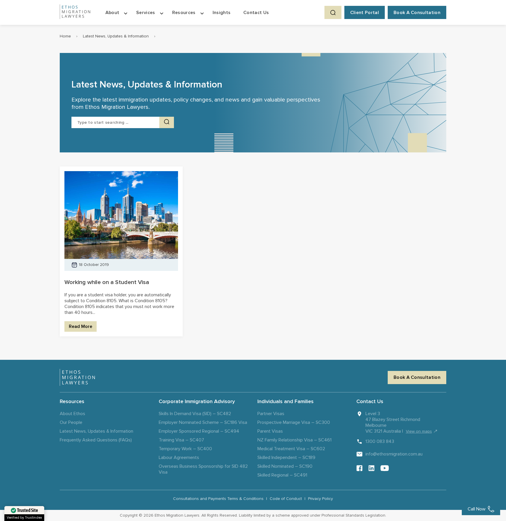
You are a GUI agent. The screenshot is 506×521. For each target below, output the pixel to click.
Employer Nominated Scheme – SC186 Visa (203, 422)
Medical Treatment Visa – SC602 (291, 449)
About (112, 13)
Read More (80, 326)
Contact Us (256, 13)
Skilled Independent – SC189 (286, 457)
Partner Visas (270, 414)
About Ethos (72, 414)
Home (65, 36)
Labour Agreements (179, 457)
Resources (184, 13)
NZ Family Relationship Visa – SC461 (294, 440)
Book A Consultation (417, 13)
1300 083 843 (379, 441)
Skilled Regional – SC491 (282, 475)
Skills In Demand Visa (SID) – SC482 (195, 414)
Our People (71, 422)
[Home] (75, 12)
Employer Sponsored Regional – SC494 (199, 431)
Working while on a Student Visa (106, 282)
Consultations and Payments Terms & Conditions (218, 498)
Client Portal (364, 13)
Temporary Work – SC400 (185, 449)
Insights (222, 13)
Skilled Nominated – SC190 (284, 466)
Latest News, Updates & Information (116, 36)
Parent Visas (270, 431)
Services (145, 13)
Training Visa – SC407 (181, 440)
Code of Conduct (286, 498)
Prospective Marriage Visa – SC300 (293, 422)
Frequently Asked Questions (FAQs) (96, 440)
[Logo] (77, 377)
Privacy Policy (320, 498)
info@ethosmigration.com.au (394, 454)
